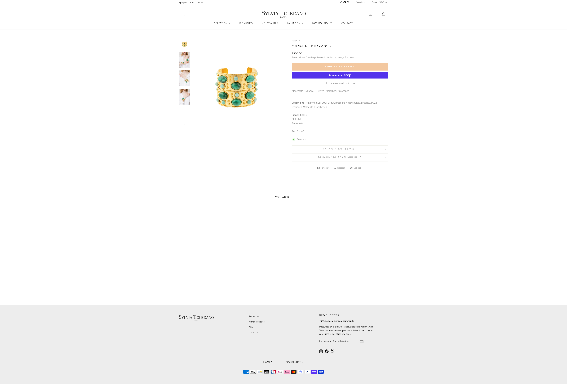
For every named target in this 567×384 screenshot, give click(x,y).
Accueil (295, 41)
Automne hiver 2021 (316, 103)
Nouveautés (270, 23)
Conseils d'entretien (340, 149)
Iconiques (246, 23)
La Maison (294, 23)
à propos (183, 2)
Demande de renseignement (340, 157)
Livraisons (253, 332)
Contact (347, 23)
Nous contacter (197, 2)
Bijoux (331, 103)
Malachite (308, 107)
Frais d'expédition (314, 57)
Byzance (365, 103)
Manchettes (320, 107)
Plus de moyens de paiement (340, 83)
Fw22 (374, 103)
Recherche (254, 316)
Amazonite (297, 123)
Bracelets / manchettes (347, 103)
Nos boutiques (322, 23)
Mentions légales (256, 322)
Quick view (204, 277)
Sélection (221, 23)
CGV (251, 327)
